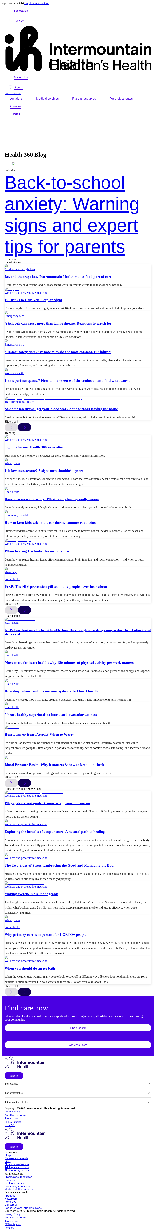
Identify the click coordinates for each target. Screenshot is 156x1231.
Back (16, 113)
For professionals (121, 98)
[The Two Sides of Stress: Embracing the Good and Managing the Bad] (78, 854)
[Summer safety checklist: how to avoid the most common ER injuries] (78, 341)
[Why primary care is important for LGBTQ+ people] (78, 917)
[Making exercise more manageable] (78, 883)
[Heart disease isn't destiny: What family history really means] (78, 488)
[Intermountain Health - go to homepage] (25, 1067)
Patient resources (84, 98)
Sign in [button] (18, 87)
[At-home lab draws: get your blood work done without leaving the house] (78, 398)
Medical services (47, 98)
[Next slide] (24, 427)
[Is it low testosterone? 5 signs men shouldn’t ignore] (78, 460)
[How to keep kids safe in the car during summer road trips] (78, 511)
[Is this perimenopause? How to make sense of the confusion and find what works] (78, 369)
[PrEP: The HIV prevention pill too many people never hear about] (78, 569)
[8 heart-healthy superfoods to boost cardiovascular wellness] (78, 704)
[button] (78, 1027)
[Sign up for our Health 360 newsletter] (78, 436)
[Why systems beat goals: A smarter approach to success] (78, 792)
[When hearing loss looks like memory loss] (78, 540)
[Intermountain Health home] (78, 49)
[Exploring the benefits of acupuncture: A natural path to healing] (78, 821)
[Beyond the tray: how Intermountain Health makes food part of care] (78, 266)
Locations (16, 98)
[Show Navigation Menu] (33, 21)
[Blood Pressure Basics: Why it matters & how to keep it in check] (78, 757)
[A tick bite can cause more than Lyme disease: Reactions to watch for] (78, 312)
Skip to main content (36, 3)
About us (15, 106)
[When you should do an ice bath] (78, 957)
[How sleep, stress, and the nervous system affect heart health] (78, 680)
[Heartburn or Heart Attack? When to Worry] (78, 727)
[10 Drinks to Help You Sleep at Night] (78, 289)
